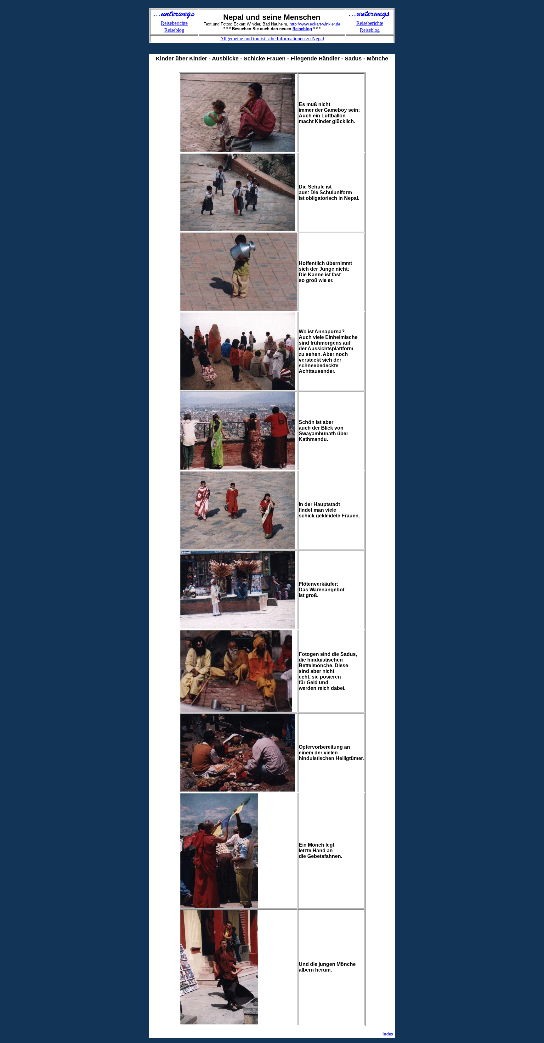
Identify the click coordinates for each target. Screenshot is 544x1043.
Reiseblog (174, 30)
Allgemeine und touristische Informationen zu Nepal (272, 38)
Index (387, 1034)
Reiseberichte (174, 23)
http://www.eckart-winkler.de (315, 24)
